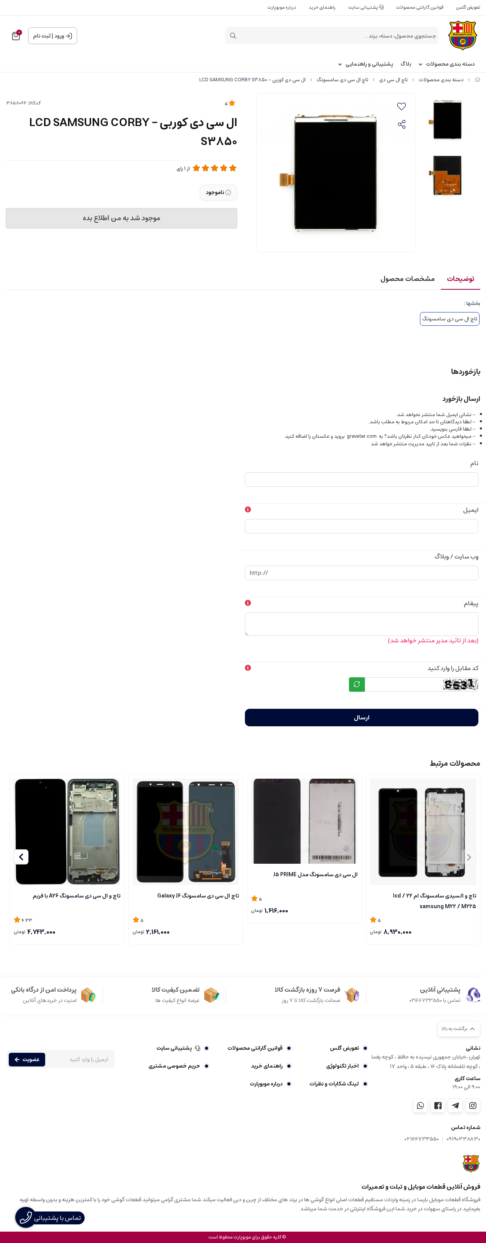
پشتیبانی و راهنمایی (369, 64)
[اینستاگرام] (472, 1105)
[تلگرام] (455, 1105)
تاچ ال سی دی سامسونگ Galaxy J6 (198, 896)
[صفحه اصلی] (477, 80)
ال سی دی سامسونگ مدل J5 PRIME (315, 874)
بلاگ (406, 64)
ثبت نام (41, 36)
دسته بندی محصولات (450, 64)
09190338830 (463, 1139)
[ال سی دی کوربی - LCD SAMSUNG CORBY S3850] (471, 1164)
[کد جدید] (357, 684)
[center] (233, 35)
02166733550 (422, 1139)
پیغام (471, 603)
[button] (20, 856)
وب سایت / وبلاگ (456, 556)
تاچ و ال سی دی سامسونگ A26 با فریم (76, 896)
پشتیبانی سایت (363, 7)
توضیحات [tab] (460, 279)
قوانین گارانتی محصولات (419, 7)
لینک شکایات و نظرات (334, 1084)
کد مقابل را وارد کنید (453, 668)
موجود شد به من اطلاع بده (121, 218)
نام (474, 463)
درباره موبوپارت (281, 7)
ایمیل (470, 510)
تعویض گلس (468, 7)
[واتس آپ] (420, 1105)
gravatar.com (362, 436)
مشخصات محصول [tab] (407, 279)
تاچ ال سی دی (393, 80)
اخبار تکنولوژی (342, 1066)
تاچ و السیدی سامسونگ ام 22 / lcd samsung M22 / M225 (434, 900)
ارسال (361, 717)
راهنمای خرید (322, 7)
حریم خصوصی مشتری (174, 1066)
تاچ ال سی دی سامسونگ (342, 80)
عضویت (30, 1059)
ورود (59, 36)
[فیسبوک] (437, 1105)
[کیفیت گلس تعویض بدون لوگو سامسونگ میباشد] (304, 821)
